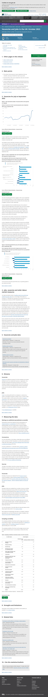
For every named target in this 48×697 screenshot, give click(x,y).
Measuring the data (22, 46)
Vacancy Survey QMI (6, 514)
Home (3, 26)
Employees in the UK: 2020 (8, 631)
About (43, 15)
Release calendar (31, 15)
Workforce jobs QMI (16, 514)
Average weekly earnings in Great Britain (11, 63)
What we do (19, 679)
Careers (18, 681)
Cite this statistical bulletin (23, 49)
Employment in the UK (7, 61)
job (3, 395)
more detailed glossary (7, 409)
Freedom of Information (21, 685)
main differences (24, 448)
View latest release (18, 34)
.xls (10, 133)
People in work (18, 26)
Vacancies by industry (7, 338)
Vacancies (4, 379)
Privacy (3, 682)
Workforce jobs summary (8, 346)
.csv (7, 133)
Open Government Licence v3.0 (25, 694)
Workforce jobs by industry (8, 354)
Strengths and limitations (23, 47)
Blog (45, 15)
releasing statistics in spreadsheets (9, 423)
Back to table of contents (7, 66)
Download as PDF (41, 47)
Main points (5, 46)
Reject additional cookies (22, 10)
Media (40, 15)
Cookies (3, 681)
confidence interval (15, 524)
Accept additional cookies (8, 10)
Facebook (34, 682)
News (18, 684)
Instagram (34, 681)
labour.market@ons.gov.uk (24, 433)
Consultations (34, 685)
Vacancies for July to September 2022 (9, 47)
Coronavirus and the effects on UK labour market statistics (14, 621)
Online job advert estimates (14, 148)
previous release (19, 508)
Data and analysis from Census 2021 (17, 24)
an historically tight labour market (8, 238)
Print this (39, 45)
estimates (9, 444)
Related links (21, 48)
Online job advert (17, 477)
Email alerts (34, 688)
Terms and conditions (6, 684)
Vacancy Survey (23, 475)
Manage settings (32, 10)
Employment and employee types (26, 26)
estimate (22, 477)
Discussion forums (35, 687)
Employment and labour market (10, 26)
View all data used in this (38, 56)
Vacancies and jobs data (7, 50)
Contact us (19, 682)
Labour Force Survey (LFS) (21, 491)
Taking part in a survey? (41, 18)
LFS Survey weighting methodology (14, 460)
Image (4, 133)
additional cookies (13, 7)
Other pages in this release (7, 45)
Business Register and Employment (13, 497)
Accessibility (4, 679)
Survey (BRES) (22, 497)
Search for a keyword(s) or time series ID (9, 21)
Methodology (36, 15)
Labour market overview (8, 59)
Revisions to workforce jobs (8, 640)
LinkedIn (33, 684)
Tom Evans (7, 38)
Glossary (20, 45)
